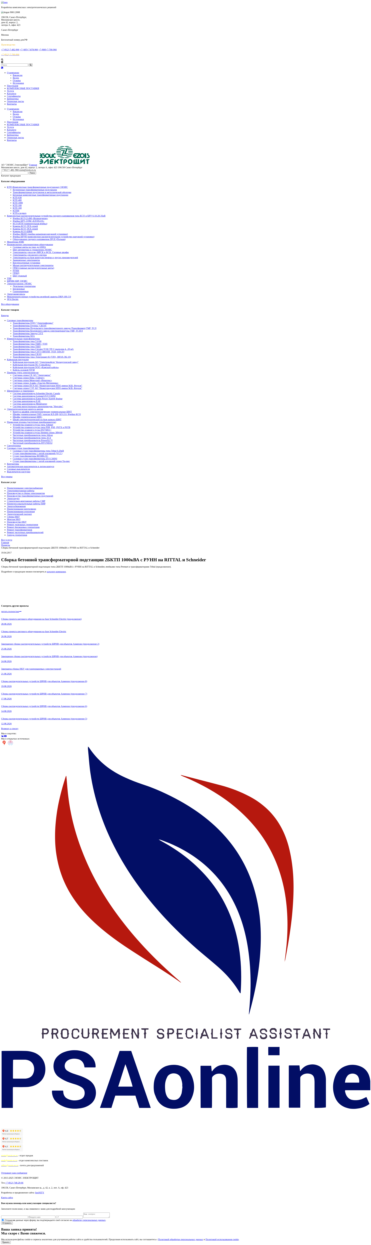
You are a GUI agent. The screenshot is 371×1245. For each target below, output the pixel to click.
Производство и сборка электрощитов (26, 493)
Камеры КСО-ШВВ (22, 231)
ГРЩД (16, 273)
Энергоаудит (13, 498)
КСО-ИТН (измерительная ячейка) (30, 223)
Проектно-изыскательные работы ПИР (26, 503)
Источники (18, 83)
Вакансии (17, 75)
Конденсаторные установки (26, 263)
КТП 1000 (18, 203)
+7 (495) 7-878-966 (29, 49)
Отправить (7, 1223)
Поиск (32, 173)
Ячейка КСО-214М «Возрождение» (30, 218)
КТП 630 (17, 197)
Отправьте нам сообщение (14, 1173)
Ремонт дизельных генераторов (22, 524)
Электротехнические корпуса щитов (25, 409)
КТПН (16, 210)
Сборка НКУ (13, 517)
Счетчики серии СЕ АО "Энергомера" (32, 375)
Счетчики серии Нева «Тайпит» (29, 378)
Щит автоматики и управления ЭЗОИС (32, 249)
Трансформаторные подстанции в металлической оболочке (42, 192)
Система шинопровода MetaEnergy (30, 404)
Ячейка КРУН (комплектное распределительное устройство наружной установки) (53, 236)
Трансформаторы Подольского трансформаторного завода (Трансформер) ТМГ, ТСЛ (54, 328)
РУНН (16, 270)
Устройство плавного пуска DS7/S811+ (32, 430)
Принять (6, 1242)
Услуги (10, 91)
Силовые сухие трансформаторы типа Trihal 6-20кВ (38, 451)
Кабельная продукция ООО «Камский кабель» (36, 367)
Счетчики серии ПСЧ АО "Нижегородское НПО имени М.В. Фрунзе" (47, 385)
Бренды (5, 315)
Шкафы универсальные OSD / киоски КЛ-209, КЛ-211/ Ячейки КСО (47, 414)
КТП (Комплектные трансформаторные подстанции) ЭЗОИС (37, 187)
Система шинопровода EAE (27, 401)
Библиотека (13, 99)
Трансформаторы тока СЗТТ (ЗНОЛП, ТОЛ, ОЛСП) (38, 351)
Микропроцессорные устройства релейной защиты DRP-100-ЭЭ (39, 296)
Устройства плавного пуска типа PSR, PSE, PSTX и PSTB (41, 427)
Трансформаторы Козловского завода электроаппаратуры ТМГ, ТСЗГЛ (48, 331)
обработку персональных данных (89, 1220)
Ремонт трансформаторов (19, 530)
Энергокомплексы (16, 294)
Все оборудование (10, 304)
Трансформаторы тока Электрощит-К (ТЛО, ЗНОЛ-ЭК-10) (42, 357)
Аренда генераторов (17, 535)
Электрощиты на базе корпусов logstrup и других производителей (45, 257)
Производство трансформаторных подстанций (30, 496)
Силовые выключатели (18, 469)
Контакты (12, 104)
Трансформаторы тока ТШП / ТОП (30, 344)
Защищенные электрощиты (26, 260)
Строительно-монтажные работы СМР (26, 501)
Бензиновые (19, 289)
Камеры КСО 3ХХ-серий (25, 229)
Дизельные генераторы (24, 286)
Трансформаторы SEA (24, 336)
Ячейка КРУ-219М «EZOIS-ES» (28, 221)
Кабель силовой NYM (24, 370)
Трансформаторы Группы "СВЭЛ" (30, 325)
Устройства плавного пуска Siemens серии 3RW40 (37, 432)
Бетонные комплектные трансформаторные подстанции (40, 195)
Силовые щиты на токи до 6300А (29, 247)
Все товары (6, 476)
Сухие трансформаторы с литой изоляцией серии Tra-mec (41, 461)
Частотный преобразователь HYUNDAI (32, 443)
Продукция (12, 85)
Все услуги (6, 540)
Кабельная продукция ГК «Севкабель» (32, 365)
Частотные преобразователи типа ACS (32, 438)
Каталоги (11, 93)
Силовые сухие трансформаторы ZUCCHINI (35, 458)
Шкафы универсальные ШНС (27, 417)
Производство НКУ (17, 522)
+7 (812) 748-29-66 (14, 1183)
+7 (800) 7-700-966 (48, 49)
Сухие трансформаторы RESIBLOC (30, 456)
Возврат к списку (9, 728)
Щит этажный (20, 276)
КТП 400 (17, 200)
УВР (9, 278)
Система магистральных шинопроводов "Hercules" (38, 406)
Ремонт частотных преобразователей (25, 532)
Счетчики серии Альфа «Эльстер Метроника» (35, 383)
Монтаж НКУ (14, 519)
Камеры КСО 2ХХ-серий (25, 226)
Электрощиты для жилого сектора (30, 255)
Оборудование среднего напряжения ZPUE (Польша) (39, 239)
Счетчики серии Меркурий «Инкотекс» (32, 380)
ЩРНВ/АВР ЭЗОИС (17, 281)
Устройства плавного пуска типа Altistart (33, 424)
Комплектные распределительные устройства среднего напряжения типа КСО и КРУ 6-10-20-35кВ (56, 216)
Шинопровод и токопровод (20, 391)
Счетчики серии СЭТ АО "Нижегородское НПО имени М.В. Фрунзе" (47, 388)
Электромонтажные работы (20, 490)
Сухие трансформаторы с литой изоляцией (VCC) (37, 453)
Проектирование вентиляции (21, 509)
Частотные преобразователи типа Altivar (33, 435)
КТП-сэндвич (19, 213)
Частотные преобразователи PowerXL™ (33, 440)
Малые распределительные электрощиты (33, 265)
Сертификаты (14, 96)
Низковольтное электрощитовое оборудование (30, 244)
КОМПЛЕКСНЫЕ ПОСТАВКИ (23, 88)
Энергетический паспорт (19, 514)
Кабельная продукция (18, 359)
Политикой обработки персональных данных (180, 1239)
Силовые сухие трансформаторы (23, 448)
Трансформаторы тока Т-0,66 (27, 341)
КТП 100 (17, 205)
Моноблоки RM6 (15, 242)
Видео (16, 78)
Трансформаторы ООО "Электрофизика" (33, 323)
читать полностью (10, 611)
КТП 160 (17, 208)
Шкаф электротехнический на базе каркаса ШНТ (37, 419)
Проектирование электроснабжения (25, 488)
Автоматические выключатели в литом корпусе (30, 466)
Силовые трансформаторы (20, 320)
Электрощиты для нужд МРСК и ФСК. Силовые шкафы (41, 252)
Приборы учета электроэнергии (23, 372)
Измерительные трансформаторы (23, 338)
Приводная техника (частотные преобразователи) (31, 422)
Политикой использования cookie (222, 1239)
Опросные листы (15, 101)
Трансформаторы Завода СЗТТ (28, 333)
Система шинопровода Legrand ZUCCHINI (34, 396)
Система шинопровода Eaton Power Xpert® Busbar (37, 398)
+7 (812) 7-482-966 (10, 49)
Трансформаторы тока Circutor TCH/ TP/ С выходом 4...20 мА (43, 349)
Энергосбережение (16, 506)
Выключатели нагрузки (18, 471)
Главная (33, 165)
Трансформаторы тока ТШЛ (27, 346)
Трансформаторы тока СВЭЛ (27, 354)
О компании (13, 72)
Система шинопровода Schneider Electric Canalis (36, 393)
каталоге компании (56, 571)
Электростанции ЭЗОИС (19, 283)
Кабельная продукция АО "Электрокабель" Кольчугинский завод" (46, 362)
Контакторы (13, 464)
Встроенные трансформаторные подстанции (35, 189)
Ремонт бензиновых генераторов (23, 527)
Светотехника (14, 445)
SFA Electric (13, 299)
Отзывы (17, 80)
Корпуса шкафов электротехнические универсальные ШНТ (42, 411)
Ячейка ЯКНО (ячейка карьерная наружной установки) (40, 234)
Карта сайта (7, 1197)
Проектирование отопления (21, 511)
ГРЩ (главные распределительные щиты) (33, 268)
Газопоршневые (21, 291)
